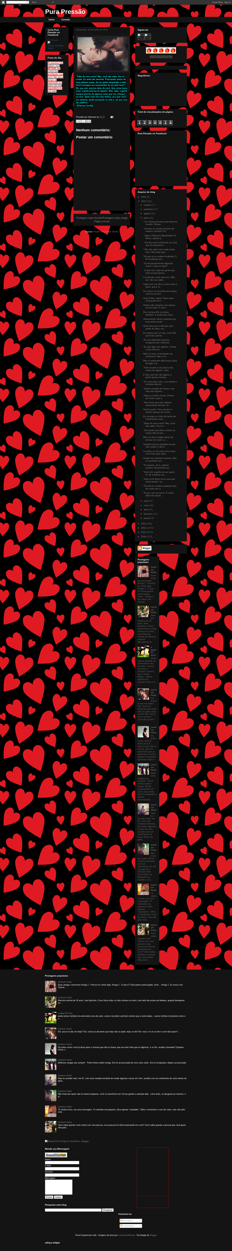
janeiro (147, 518)
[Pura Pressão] (49, 43)
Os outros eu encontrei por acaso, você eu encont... (160, 292)
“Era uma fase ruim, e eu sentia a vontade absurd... (160, 383)
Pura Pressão (65, 11)
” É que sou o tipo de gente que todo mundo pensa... (159, 271)
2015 (144, 197)
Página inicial (102, 221)
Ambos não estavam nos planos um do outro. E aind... (159, 306)
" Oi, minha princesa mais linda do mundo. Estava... (160, 223)
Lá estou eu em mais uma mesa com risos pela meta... (159, 452)
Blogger (153, 1235)
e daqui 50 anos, (65, 1013)
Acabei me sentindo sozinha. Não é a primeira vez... (160, 459)
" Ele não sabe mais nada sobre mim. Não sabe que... (159, 250)
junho (147, 501)
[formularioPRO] (56, 1156)
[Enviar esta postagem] (111, 117)
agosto (147, 213)
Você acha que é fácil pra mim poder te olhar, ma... (158, 327)
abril (146, 509)
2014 (144, 201)
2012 (144, 528)
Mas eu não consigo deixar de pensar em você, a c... (158, 438)
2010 (144, 536)
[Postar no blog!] (80, 121)
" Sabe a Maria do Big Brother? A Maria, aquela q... (159, 236)
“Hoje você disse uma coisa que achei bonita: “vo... (159, 480)
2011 (143, 532)
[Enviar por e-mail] (77, 121)
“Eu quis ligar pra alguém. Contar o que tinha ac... (159, 348)
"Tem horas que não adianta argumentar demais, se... (157, 403)
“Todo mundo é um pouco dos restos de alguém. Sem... (158, 369)
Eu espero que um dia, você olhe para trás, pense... (159, 334)
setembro (149, 209)
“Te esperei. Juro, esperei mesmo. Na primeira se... (157, 466)
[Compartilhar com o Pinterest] (89, 121)
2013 (144, 523)
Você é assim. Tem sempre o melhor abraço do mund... (157, 410)
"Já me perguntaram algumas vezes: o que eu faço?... (158, 264)
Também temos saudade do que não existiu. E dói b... (159, 445)
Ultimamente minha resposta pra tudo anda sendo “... (159, 320)
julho (146, 218)
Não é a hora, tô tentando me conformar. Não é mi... (158, 355)
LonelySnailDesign (126, 1235)
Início (52, 19)
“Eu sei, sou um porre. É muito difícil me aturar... (158, 494)
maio (146, 505)
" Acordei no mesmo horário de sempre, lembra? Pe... (158, 230)
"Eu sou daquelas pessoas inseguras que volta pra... (157, 341)
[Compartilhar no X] (83, 121)
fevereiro (148, 514)
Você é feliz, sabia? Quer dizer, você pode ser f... (158, 299)
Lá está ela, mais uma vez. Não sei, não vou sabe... (159, 278)
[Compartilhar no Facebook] (86, 121)
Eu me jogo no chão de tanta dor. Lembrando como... (159, 417)
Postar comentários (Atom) (106, 231)
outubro (148, 205)
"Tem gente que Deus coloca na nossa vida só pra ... (159, 431)
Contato (65, 19)
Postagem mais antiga (115, 218)
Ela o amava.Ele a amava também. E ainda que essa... (158, 313)
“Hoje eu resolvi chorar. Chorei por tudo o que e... (158, 396)
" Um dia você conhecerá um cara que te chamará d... (160, 243)
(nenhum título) (154, 570)
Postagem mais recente (89, 218)
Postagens (127, 1220)
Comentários (128, 1226)
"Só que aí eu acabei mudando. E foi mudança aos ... (160, 257)
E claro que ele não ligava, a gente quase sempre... (157, 376)
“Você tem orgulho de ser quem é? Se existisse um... (159, 473)
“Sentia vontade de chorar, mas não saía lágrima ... (159, 389)
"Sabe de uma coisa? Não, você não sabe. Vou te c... (159, 424)
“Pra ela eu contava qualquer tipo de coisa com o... (159, 487)
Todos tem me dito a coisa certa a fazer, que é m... (160, 285)
